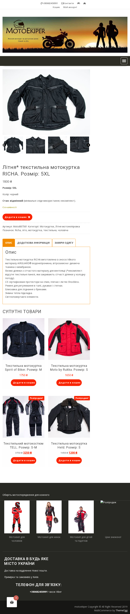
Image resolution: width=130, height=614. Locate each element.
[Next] (88, 145)
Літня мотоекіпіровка (67, 226)
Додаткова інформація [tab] (33, 242)
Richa (18, 230)
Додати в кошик (16, 217)
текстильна (50, 230)
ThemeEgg (121, 610)
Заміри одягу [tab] (64, 242)
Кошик (56, 7)
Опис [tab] (8, 242)
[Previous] (4, 145)
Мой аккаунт (70, 7)
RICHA (37, 259)
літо (24, 230)
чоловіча (63, 230)
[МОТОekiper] (65, 51)
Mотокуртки (47, 226)
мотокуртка (35, 230)
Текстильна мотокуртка (19, 259)
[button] (124, 60)
